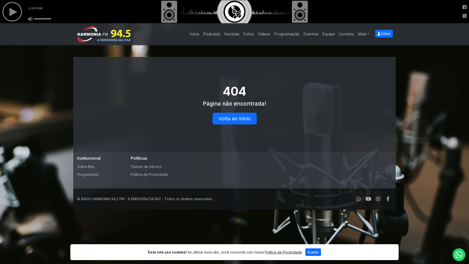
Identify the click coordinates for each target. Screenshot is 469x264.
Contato (346, 34)
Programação (286, 34)
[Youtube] (368, 199)
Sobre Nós (86, 167)
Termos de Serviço (146, 167)
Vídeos (264, 34)
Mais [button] (362, 34)
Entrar (385, 34)
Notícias (231, 34)
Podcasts (211, 34)
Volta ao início (235, 118)
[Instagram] (378, 199)
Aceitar (313, 252)
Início (194, 34)
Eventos (311, 34)
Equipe (328, 34)
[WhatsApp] (358, 199)
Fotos (248, 34)
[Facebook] (388, 199)
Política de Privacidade (149, 174)
